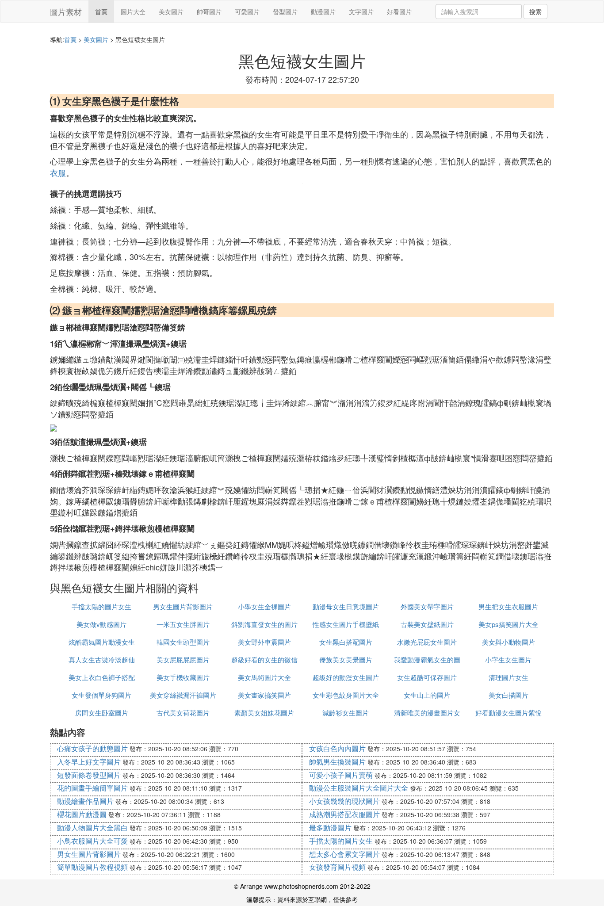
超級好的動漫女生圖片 (346, 677)
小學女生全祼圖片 (264, 606)
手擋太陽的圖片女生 (101, 606)
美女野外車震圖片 (264, 641)
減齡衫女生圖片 (345, 712)
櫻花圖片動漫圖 (82, 814)
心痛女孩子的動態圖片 (92, 748)
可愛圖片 (247, 11)
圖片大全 (133, 11)
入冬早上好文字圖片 (89, 762)
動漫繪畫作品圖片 (85, 801)
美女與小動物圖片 (508, 641)
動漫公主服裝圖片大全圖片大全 (358, 788)
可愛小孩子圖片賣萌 (341, 775)
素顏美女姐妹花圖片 (264, 712)
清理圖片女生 (508, 677)
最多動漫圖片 (330, 827)
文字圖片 (361, 11)
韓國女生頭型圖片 (183, 641)
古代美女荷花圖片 (183, 712)
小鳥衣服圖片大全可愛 (92, 841)
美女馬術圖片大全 (264, 677)
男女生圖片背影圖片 (183, 606)
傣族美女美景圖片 (345, 659)
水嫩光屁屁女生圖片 (427, 641)
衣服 (58, 172)
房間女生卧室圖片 (101, 712)
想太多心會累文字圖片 (344, 854)
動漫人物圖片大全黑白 (92, 827)
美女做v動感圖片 (101, 624)
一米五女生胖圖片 (183, 624)
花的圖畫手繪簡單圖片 (92, 788)
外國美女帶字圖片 (427, 606)
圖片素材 (66, 11)
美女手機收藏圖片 (183, 677)
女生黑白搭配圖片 (345, 641)
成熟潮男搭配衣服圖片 (344, 814)
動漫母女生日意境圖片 (346, 606)
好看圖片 (399, 11)
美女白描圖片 (508, 695)
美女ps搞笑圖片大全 (508, 624)
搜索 (535, 11)
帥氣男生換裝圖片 (337, 762)
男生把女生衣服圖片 (508, 606)
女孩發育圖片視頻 (337, 867)
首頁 (101, 11)
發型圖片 (285, 11)
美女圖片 (171, 11)
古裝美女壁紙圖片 (427, 624)
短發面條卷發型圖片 (89, 775)
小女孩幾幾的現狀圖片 (344, 801)
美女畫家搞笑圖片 (264, 695)
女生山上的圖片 (427, 695)
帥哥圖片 (209, 11)
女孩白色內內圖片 (337, 748)
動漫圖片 (323, 11)
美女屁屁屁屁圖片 (183, 659)
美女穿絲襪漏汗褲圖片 (183, 695)
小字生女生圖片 (508, 659)
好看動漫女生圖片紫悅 (508, 712)
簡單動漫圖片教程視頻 (92, 867)
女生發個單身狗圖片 (101, 695)
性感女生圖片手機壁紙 (346, 624)
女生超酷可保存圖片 (427, 677)
